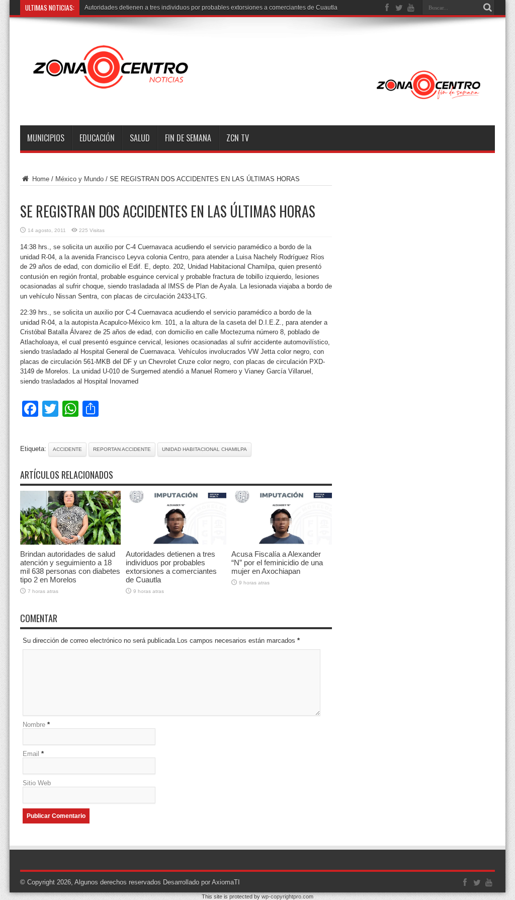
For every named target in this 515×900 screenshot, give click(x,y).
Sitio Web (37, 783)
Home (39, 179)
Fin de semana (188, 138)
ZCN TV (237, 138)
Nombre (34, 724)
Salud (140, 138)
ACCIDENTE (67, 449)
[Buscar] (487, 7)
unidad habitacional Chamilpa (204, 449)
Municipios (45, 138)
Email (31, 754)
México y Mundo (79, 179)
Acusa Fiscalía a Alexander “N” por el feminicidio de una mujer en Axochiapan (277, 562)
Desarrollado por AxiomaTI (201, 882)
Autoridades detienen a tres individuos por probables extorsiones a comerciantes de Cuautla (210, 7)
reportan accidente (122, 449)
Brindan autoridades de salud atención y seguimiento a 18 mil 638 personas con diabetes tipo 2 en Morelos (70, 567)
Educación (97, 138)
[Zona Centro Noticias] (257, 100)
